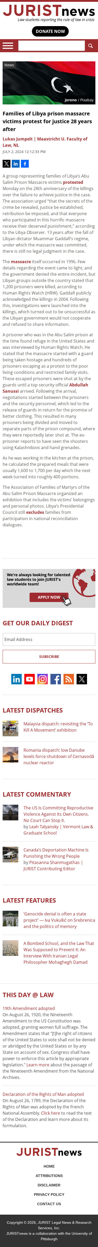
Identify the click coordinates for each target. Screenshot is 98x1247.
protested (73, 182)
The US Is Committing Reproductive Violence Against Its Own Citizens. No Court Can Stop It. (58, 814)
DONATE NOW (50, 31)
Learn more (37, 1065)
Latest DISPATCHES (33, 710)
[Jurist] (49, 13)
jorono (71, 99)
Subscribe (49, 656)
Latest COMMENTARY (37, 794)
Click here (50, 1113)
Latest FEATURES (29, 900)
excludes (35, 512)
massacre (21, 261)
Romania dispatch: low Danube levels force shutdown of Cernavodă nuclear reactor (59, 756)
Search (90, 45)
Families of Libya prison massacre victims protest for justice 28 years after (47, 121)
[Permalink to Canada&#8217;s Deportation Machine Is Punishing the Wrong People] (10, 854)
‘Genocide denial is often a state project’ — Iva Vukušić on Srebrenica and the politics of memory (59, 920)
